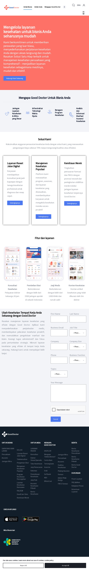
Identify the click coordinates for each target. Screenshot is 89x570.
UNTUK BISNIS (7, 443)
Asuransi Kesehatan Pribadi (34, 485)
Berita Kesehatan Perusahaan (76, 450)
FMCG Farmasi (63, 484)
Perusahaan (6, 454)
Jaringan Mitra (7, 461)
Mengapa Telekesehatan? (50, 455)
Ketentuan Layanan (75, 490)
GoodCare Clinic (22, 494)
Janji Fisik (33, 480)
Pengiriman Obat (23, 463)
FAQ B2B (20, 491)
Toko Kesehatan (36, 464)
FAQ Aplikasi (76, 482)
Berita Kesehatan (34, 493)
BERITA (74, 443)
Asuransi (5, 458)
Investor (47, 467)
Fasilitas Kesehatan (62, 466)
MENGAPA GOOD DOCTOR (50, 444)
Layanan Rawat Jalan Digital (22, 454)
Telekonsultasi (22, 459)
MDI (45, 478)
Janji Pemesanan (36, 467)
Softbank (47, 474)
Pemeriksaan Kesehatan (35, 475)
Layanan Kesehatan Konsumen (21, 484)
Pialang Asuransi (63, 471)
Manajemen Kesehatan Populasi (21, 468)
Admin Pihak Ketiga (62, 479)
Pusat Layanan (77, 479)
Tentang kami (49, 464)
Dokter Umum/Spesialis (36, 459)
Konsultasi (34, 454)
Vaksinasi (33, 471)
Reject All (23, 565)
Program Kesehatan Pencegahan (21, 476)
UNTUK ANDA (35, 443)
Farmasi (60, 474)
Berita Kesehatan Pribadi (75, 459)
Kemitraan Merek (23, 498)
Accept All (65, 565)
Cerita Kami (48, 460)
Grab (46, 471)
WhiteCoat (48, 481)
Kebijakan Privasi (77, 486)
